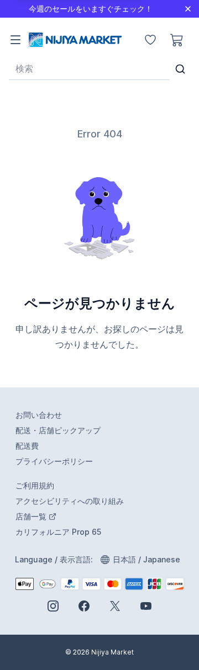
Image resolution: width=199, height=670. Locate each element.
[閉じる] (187, 8)
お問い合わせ (38, 414)
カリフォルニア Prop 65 (58, 531)
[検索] (180, 69)
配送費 (27, 445)
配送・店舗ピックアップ (58, 430)
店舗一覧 (77, 517)
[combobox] (89, 68)
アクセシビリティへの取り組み (69, 501)
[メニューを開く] (15, 40)
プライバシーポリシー (54, 461)
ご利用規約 (34, 485)
